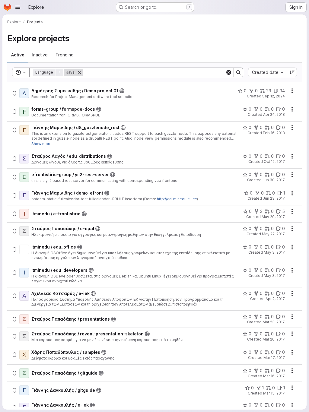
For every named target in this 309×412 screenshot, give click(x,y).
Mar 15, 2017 (274, 393)
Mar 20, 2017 (274, 339)
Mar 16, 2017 (274, 376)
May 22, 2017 (273, 234)
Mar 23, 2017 (274, 322)
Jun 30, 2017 (274, 180)
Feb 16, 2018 (274, 133)
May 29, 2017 (273, 216)
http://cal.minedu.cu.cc (177, 199)
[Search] (238, 72)
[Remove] (79, 72)
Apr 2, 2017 (275, 298)
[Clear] (228, 72)
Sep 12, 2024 (273, 96)
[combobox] (267, 72)
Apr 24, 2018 (274, 114)
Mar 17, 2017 (274, 357)
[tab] (17, 54)
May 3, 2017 (274, 252)
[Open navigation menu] (18, 7)
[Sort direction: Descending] (292, 72)
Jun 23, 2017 (274, 198)
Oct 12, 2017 (274, 161)
